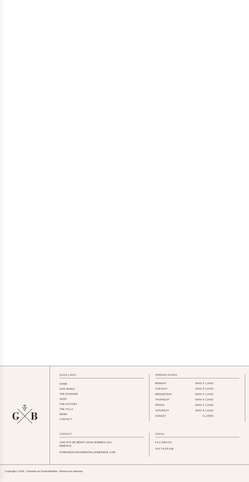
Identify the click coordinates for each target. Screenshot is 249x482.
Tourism (61, 146)
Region (12, 146)
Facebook (163, 442)
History (104, 139)
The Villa (66, 409)
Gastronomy (56, 139)
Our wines (83, 3)
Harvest (82, 139)
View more (20, 320)
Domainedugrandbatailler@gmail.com (87, 452)
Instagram (164, 448)
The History (68, 404)
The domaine (109, 3)
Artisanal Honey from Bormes (51, 297)
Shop (63, 399)
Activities (28, 139)
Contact (152, 3)
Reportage (36, 146)
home (63, 384)
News (133, 3)
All (9, 139)
